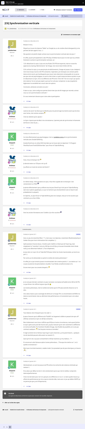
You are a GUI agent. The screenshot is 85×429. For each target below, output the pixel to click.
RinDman (12, 116)
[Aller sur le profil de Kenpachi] (12, 137)
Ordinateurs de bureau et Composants (44, 28)
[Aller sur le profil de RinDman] (12, 110)
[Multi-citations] (23, 101)
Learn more (3, 3)
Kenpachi (12, 143)
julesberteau (13, 28)
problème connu (59, 137)
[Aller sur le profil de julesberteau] (5, 29)
